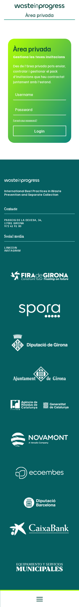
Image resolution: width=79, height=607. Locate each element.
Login (39, 131)
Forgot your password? (25, 120)
